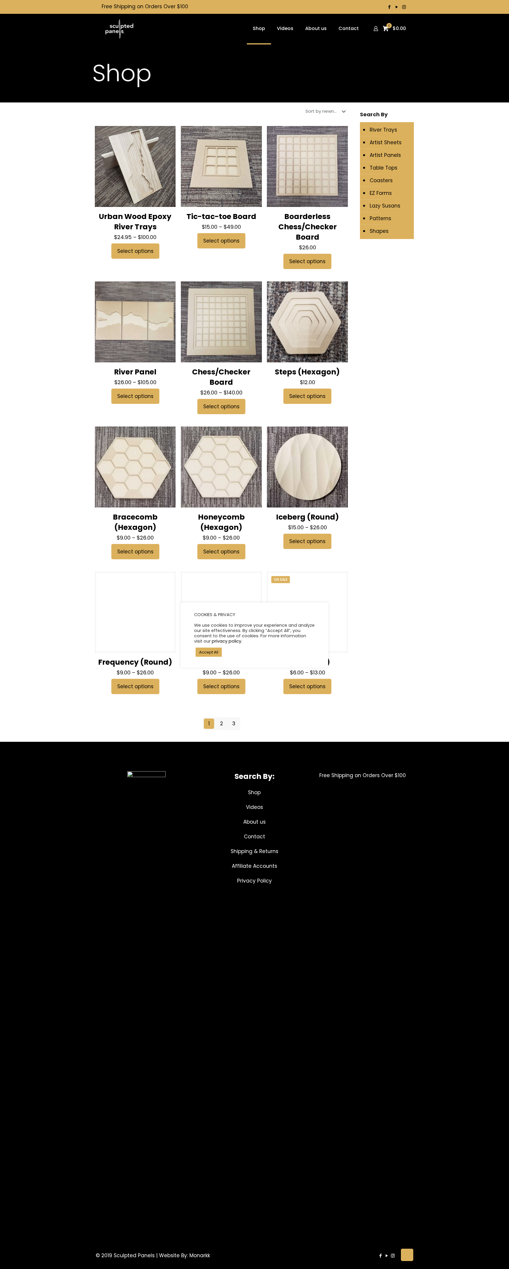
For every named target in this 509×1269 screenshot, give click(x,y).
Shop (254, 792)
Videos (254, 807)
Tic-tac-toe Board (221, 216)
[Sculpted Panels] (119, 28)
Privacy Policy (254, 880)
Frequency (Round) (135, 662)
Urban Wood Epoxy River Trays (135, 221)
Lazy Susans (385, 205)
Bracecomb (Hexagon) (135, 522)
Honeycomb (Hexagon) (221, 522)
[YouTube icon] (396, 7)
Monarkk (199, 1255)
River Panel (135, 372)
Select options (135, 251)
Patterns (380, 218)
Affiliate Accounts (254, 866)
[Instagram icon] (404, 7)
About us (254, 821)
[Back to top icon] (407, 1255)
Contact (254, 836)
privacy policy (226, 641)
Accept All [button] (208, 652)
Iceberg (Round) (307, 517)
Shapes (379, 231)
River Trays (383, 129)
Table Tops (383, 167)
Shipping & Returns (254, 851)
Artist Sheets (385, 142)
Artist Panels (385, 155)
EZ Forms (381, 193)
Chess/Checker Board (221, 377)
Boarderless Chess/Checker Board (307, 226)
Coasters (381, 180)
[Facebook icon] (389, 7)
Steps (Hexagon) (307, 372)
